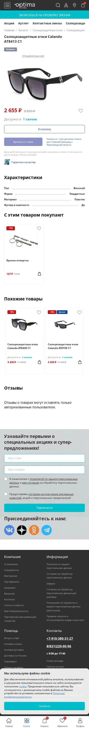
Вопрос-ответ (11, 638)
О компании (11, 564)
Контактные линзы (47, 23)
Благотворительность (16, 611)
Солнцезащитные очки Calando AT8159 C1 (63, 346)
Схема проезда (55, 660)
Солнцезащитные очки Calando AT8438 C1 (22, 346)
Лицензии (9, 587)
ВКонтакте (9, 530)
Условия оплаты (13, 643)
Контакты (9, 599)
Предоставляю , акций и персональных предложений (41, 496)
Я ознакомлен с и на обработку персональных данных (43, 482)
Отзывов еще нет (33, 56)
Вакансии (9, 593)
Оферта (51, 583)
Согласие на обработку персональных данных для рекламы (61, 593)
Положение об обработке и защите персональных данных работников (64, 606)
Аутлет (23, 23)
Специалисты (11, 570)
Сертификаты (11, 581)
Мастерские (10, 575)
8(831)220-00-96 (59, 646)
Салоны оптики (55, 666)
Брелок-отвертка (17, 260)
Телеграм (46, 530)
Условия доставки (14, 649)
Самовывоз (10, 661)
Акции (9, 23)
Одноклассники (34, 530)
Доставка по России (15, 655)
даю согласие (30, 483)
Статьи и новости (14, 605)
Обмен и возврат (13, 667)
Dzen (22, 530)
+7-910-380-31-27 (60, 638)
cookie (22, 686)
